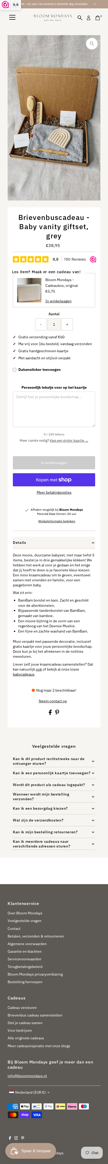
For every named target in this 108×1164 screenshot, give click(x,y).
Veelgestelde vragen (24, 920)
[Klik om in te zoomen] (92, 44)
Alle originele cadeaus (26, 1038)
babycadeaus (23, 674)
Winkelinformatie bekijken (56, 521)
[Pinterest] (22, 1138)
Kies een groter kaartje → (69, 440)
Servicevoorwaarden (24, 959)
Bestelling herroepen (25, 981)
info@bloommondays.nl (27, 1075)
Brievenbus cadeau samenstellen (35, 1015)
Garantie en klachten (25, 951)
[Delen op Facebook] (50, 713)
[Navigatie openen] (12, 17)
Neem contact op (53, 701)
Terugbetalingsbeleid (25, 966)
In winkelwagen (54, 462)
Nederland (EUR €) (30, 1092)
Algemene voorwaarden (27, 943)
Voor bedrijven (20, 1030)
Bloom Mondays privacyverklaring (35, 974)
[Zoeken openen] (80, 17)
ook (39, 669)
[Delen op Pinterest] (57, 713)
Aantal (54, 314)
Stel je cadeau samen (25, 1022)
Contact (14, 928)
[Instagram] (16, 1138)
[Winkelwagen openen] (97, 17)
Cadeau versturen (22, 1007)
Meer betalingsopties (54, 492)
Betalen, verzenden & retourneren (36, 936)
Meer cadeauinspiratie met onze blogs (39, 1046)
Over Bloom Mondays (25, 913)
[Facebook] (10, 1138)
